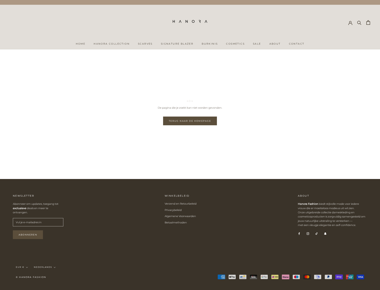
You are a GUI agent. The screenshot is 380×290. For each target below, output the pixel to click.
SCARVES (145, 43)
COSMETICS (235, 43)
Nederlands (43, 267)
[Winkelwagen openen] (368, 22)
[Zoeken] (359, 22)
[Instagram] (308, 233)
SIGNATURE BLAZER (177, 43)
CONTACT (296, 43)
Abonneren (28, 234)
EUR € (20, 267)
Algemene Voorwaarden (180, 216)
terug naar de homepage (190, 121)
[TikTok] (316, 233)
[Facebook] (299, 233)
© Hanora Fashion (31, 277)
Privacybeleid (173, 210)
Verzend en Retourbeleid (181, 203)
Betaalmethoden (176, 222)
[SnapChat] (325, 233)
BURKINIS (210, 43)
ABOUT (275, 43)
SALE (257, 43)
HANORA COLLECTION (112, 43)
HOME (81, 43)
